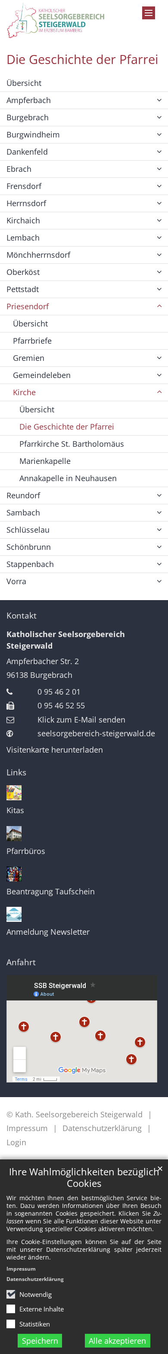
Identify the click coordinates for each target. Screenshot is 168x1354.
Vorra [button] (16, 581)
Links (16, 772)
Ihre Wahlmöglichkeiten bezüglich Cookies (84, 1177)
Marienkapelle (45, 461)
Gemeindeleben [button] (42, 375)
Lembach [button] (23, 237)
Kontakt (21, 615)
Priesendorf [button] (27, 306)
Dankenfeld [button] (27, 151)
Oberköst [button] (23, 272)
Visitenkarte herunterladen (54, 749)
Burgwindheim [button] (33, 134)
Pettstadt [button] (22, 289)
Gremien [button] (28, 358)
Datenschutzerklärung (35, 1279)
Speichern (40, 1341)
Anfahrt (21, 962)
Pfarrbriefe (32, 340)
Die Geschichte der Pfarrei (82, 59)
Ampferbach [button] (28, 100)
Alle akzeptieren (117, 1341)
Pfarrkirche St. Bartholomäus (71, 444)
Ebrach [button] (18, 169)
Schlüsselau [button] (28, 530)
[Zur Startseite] (63, 21)
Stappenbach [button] (30, 564)
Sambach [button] (23, 512)
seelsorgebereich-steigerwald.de (96, 733)
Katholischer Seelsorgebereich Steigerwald (65, 640)
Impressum (21, 1268)
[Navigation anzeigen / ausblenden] (148, 12)
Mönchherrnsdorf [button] (38, 255)
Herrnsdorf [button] (26, 203)
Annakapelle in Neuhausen (68, 478)
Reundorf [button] (23, 495)
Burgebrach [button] (27, 117)
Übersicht (23, 83)
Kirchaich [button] (23, 220)
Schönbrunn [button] (28, 547)
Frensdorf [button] (23, 186)
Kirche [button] (24, 392)
